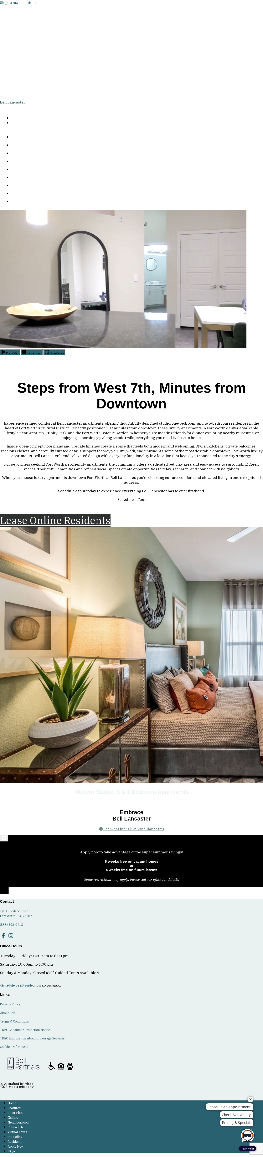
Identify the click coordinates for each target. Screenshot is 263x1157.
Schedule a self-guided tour (21, 985)
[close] (4, 838)
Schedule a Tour (131, 499)
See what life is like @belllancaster (133, 828)
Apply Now (18, 123)
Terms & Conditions (14, 1021)
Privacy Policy (10, 1004)
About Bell (7, 1013)
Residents (21, 194)
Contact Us (22, 170)
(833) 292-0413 (12, 107)
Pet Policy (21, 186)
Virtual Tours (23, 178)
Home (12, 1103)
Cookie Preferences (14, 1047)
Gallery (19, 153)
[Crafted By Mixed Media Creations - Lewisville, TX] (17, 1095)
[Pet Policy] (70, 1069)
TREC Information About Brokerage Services (32, 1038)
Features (21, 137)
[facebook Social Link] (3, 935)
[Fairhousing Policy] (61, 1069)
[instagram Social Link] (11, 935)
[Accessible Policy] (52, 1069)
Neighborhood (24, 161)
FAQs (18, 202)
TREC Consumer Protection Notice (25, 1030)
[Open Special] (4, 890)
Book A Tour (18, 118)
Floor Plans (22, 145)
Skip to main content (18, 2)
